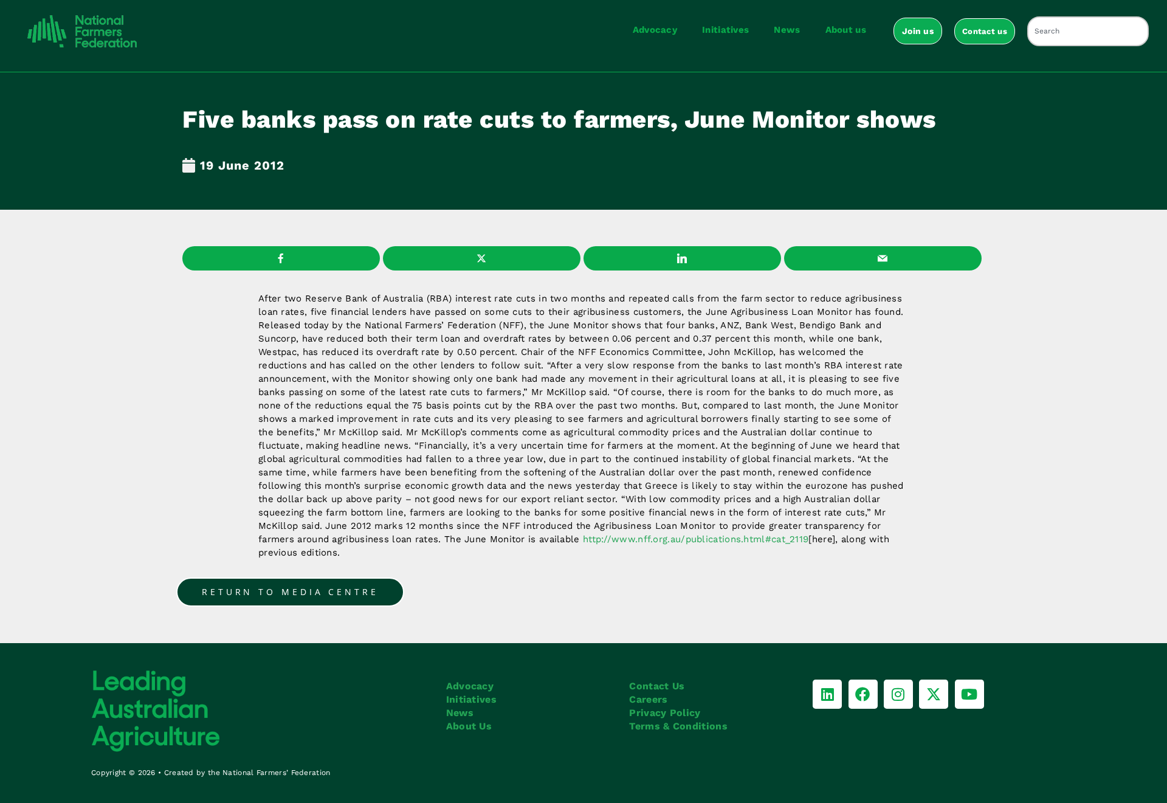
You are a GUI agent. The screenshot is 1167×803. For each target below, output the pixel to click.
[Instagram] (898, 694)
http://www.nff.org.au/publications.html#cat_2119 (695, 539)
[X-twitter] (933, 694)
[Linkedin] (827, 694)
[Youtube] (969, 694)
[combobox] (1088, 31)
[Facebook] (863, 694)
